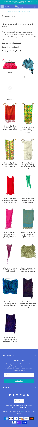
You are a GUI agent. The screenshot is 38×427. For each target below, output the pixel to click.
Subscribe (19, 381)
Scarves (28, 68)
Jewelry (10, 91)
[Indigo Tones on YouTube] (17, 395)
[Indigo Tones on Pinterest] (20, 395)
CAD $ (17, 401)
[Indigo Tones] (19, 6)
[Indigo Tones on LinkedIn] (27, 395)
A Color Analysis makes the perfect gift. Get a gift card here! (19, 2)
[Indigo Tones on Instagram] (24, 395)
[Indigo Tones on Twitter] (10, 395)
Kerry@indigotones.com (11, 411)
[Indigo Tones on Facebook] (13, 395)
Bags (10, 68)
